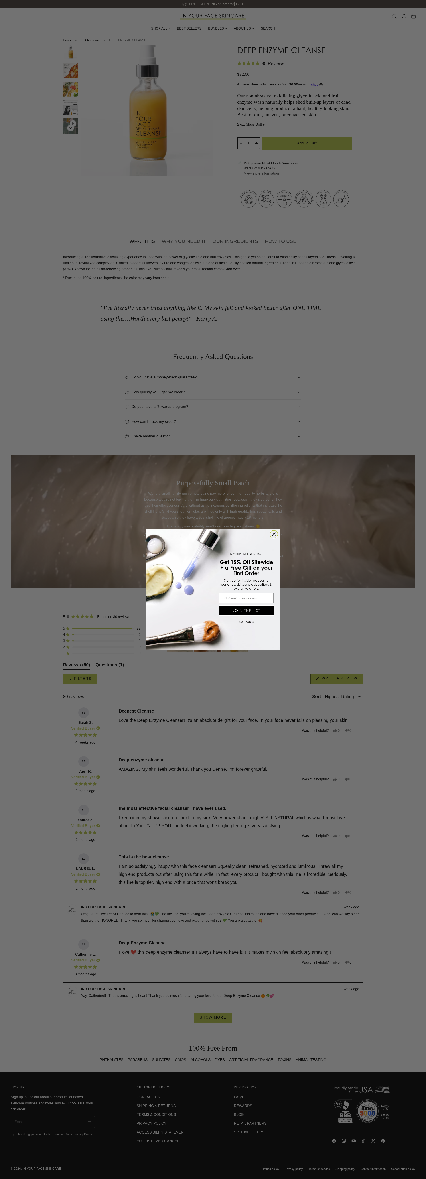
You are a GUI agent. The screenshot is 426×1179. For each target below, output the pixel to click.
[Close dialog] (274, 534)
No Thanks (246, 622)
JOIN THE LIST (246, 610)
